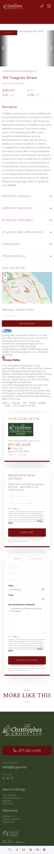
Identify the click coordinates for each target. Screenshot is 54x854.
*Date (10, 586)
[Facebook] (3, 778)
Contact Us (12, 455)
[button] (4, 48)
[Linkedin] (7, 778)
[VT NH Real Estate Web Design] (27, 834)
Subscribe (27, 532)
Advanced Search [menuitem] (12, 798)
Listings (15, 403)
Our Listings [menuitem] (9, 795)
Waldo (32, 403)
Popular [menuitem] (7, 800)
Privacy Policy (11, 360)
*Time (11, 595)
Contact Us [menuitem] (9, 816)
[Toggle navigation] (49, 6)
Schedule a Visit (36, 559)
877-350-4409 (19, 445)
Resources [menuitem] (8, 821)
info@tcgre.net (14, 767)
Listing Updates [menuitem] (11, 819)
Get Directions (27, 323)
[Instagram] (12, 778)
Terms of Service (20, 670)
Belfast (42, 403)
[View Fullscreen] (5, 285)
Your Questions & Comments (21, 604)
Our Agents (22, 455)
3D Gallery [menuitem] (8, 803)
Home (5, 403)
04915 (7, 405)
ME (24, 403)
